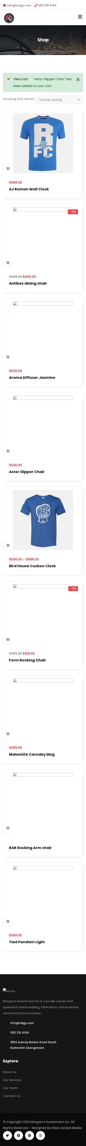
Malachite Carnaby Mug (32, 754)
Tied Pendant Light (27, 941)
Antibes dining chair (28, 283)
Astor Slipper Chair (27, 471)
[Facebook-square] (18, 1135)
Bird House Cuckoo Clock (32, 565)
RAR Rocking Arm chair (30, 847)
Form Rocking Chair (27, 660)
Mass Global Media (67, 1128)
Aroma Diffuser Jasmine (32, 377)
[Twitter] (7, 1135)
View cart (20, 79)
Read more (7, 828)
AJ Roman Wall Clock (29, 189)
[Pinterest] (29, 1135)
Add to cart (7, 168)
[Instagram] (40, 1135)
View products (7, 545)
